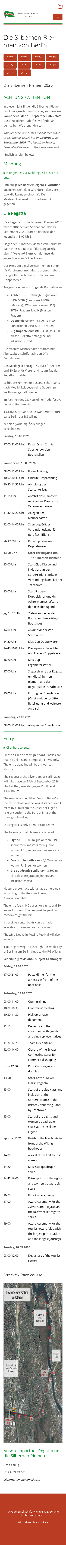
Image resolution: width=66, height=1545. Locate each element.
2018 (10, 73)
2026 (10, 57)
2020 (38, 65)
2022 (10, 65)
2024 (38, 57)
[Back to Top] (57, 1537)
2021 (24, 65)
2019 (52, 65)
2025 (24, 57)
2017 (24, 73)
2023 (52, 57)
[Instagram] (60, 6)
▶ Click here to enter (17, 747)
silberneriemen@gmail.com (22, 1480)
